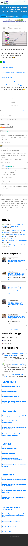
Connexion (25, 110)
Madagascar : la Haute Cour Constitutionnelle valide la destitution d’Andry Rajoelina (15, 303)
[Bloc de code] (12, 119)
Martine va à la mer (8, 532)
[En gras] (1, 119)
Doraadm (10, 168)
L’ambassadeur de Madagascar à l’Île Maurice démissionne (16, 261)
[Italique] (3, 119)
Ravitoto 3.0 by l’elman (9, 448)
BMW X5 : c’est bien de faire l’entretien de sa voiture (14, 491)
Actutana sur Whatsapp (14, 85)
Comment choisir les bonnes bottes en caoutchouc (13, 497)
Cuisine (7, 443)
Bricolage (8, 474)
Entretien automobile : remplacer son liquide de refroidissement (13, 434)
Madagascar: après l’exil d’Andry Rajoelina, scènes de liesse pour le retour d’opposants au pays (16, 274)
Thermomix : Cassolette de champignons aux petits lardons (12, 459)
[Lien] (14, 119)
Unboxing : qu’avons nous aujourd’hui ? (14, 416)
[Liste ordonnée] (7, 119)
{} (15, 119)
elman (6, 166)
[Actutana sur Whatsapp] (14, 81)
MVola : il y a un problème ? (17, 245)
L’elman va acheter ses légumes (11, 522)
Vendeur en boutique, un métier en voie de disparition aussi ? (14, 402)
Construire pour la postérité (10, 396)
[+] (17, 119)
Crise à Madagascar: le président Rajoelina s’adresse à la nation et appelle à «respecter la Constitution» (16, 318)
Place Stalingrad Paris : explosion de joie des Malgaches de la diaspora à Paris (13, 515)
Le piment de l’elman (8, 453)
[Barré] (6, 119)
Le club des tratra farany (19, 364)
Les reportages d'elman (11, 508)
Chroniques (9, 381)
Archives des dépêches (6, 77)
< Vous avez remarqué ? (8, 67)
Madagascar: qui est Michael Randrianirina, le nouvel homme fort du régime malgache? (16, 289)
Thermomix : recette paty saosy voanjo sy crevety (14, 465)
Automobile (9, 411)
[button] (2, 2)
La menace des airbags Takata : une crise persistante (13, 421)
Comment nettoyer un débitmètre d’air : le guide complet (14, 428)
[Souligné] (4, 119)
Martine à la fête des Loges (10, 527)
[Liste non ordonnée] (9, 119)
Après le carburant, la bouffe (11, 386)
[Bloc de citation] (10, 119)
